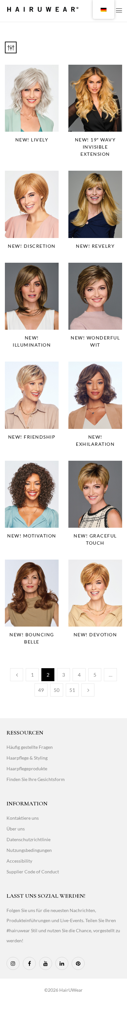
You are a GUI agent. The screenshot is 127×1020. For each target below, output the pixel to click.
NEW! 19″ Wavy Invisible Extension (95, 147)
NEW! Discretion (32, 246)
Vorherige (16, 674)
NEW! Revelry (95, 246)
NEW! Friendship (32, 437)
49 (41, 690)
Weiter (87, 689)
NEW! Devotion (95, 634)
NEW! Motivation (31, 535)
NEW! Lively (32, 139)
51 (72, 690)
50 (57, 690)
